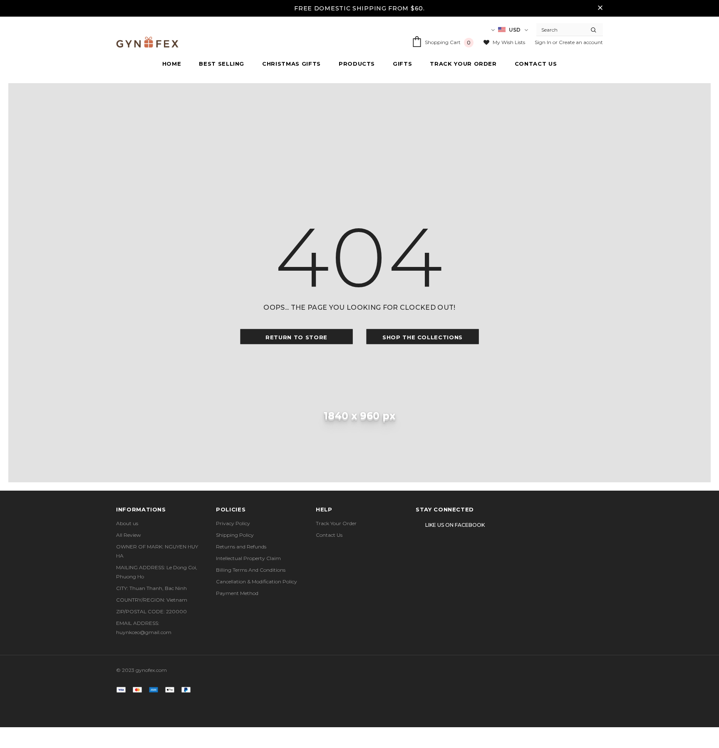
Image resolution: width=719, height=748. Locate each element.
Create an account (581, 42)
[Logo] (147, 42)
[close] (600, 8)
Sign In (544, 42)
